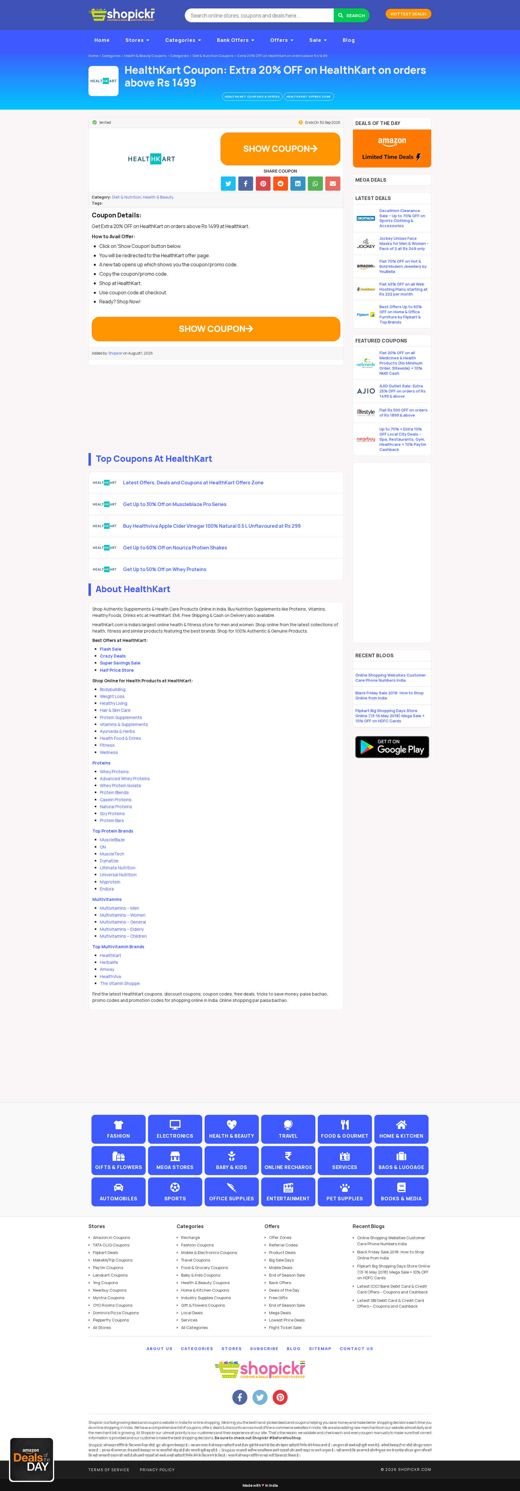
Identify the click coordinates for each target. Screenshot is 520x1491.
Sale (315, 40)
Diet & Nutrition (126, 197)
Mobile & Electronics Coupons (209, 1252)
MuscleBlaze (112, 839)
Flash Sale (110, 649)
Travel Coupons (195, 1260)
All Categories (194, 1327)
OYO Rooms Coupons (112, 1305)
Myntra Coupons (108, 1297)
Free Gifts (278, 1297)
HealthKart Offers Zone (309, 96)
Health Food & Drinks (120, 738)
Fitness (107, 745)
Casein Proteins (116, 799)
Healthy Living (113, 703)
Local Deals (192, 1312)
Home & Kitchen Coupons (205, 1290)
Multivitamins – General (123, 922)
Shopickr (115, 353)
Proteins (101, 763)
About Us (160, 1348)
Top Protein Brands (112, 831)
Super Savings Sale (120, 663)
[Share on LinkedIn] (297, 184)
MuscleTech (112, 854)
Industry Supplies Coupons (206, 1297)
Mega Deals (280, 1312)
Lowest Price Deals (287, 1320)
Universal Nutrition (118, 874)
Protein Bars (112, 820)
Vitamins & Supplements (124, 724)
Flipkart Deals (105, 1252)
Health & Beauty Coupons (205, 1282)
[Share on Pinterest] (263, 184)
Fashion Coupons (197, 1245)
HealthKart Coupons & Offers (252, 96)
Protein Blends (114, 792)
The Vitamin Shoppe (120, 983)
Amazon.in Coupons (111, 1237)
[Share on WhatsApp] (315, 184)
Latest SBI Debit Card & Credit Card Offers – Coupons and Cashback (390, 1303)
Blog (349, 40)
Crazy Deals (112, 656)
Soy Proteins (112, 813)
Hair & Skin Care (115, 710)
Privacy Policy (157, 1469)
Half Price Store (117, 670)
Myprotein (110, 882)
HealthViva (110, 976)
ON (103, 847)
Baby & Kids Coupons (200, 1275)
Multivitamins (107, 899)
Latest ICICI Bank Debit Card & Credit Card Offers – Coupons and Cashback (392, 1289)
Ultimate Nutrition (117, 868)
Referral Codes (283, 1245)
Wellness (109, 752)
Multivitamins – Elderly (122, 929)
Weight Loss (112, 696)
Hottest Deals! (408, 14)
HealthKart (110, 955)
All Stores (102, 1327)
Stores (134, 40)
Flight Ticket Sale (285, 1327)
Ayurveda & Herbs (117, 731)
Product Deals (282, 1252)
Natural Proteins (116, 806)
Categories (180, 40)
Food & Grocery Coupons (204, 1267)
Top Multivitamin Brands (118, 946)
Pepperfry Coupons (111, 1320)
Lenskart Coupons (110, 1275)
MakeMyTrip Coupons (112, 1260)
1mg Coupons (105, 1282)
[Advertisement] (216, 408)
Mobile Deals (280, 1267)
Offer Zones (280, 1237)
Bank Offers (233, 40)
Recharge (190, 1237)
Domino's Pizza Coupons (116, 1312)
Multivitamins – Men (119, 908)
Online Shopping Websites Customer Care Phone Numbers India (390, 677)
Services (189, 1320)
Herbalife (109, 962)
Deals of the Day (284, 1290)
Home (102, 40)
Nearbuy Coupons (109, 1290)
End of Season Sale (287, 1275)
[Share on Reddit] (280, 184)
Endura (107, 889)
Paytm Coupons (108, 1267)
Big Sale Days (281, 1260)
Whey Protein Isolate (120, 785)
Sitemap (320, 1348)
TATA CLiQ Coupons (111, 1245)
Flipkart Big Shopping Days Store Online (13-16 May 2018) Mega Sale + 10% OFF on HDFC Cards (390, 716)
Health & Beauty (158, 197)
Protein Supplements (121, 717)
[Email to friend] (332, 184)
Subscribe (264, 1348)
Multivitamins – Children (123, 936)
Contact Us (356, 1348)
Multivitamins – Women (122, 915)
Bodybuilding (112, 689)
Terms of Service (109, 1469)
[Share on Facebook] (245, 184)
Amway (107, 969)
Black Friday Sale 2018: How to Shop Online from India (389, 695)
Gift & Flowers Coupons (203, 1305)
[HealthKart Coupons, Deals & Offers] (103, 81)
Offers (279, 40)
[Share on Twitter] (228, 184)
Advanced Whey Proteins (125, 778)
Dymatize (109, 861)
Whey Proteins (114, 771)
